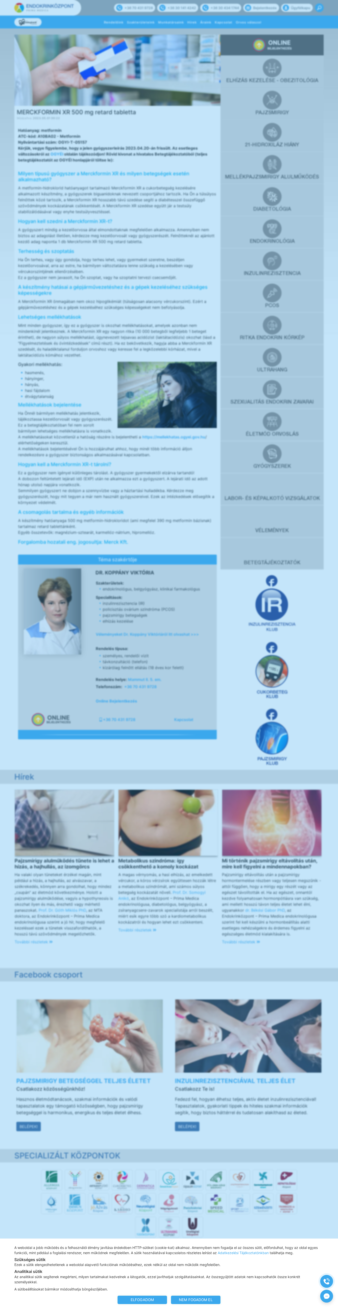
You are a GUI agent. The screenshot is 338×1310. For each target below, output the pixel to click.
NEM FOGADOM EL (195, 1299)
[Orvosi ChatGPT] (326, 1296)
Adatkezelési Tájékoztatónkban (243, 1253)
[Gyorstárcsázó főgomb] (326, 1281)
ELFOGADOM (142, 1299)
